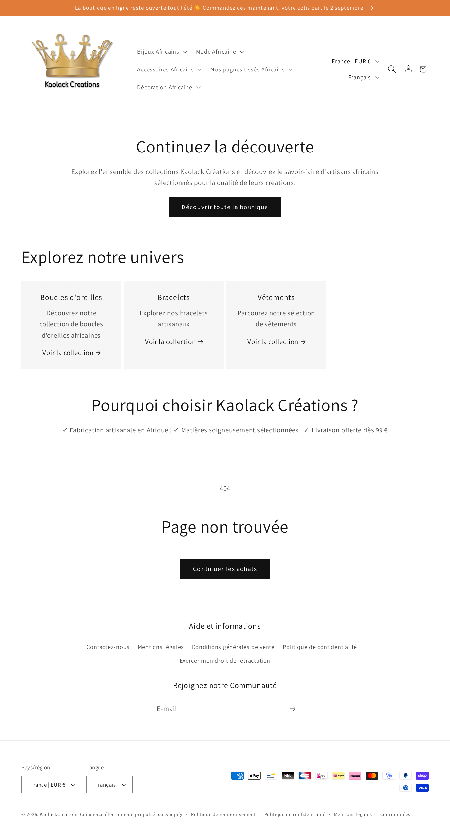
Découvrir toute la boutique (225, 207)
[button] (161, 52)
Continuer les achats (225, 569)
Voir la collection (67, 352)
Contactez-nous (107, 646)
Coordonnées (395, 814)
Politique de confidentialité (320, 646)
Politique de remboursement (223, 814)
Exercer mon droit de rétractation (225, 660)
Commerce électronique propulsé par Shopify (131, 814)
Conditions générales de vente (233, 646)
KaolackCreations (59, 814)
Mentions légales (161, 646)
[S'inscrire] (292, 709)
